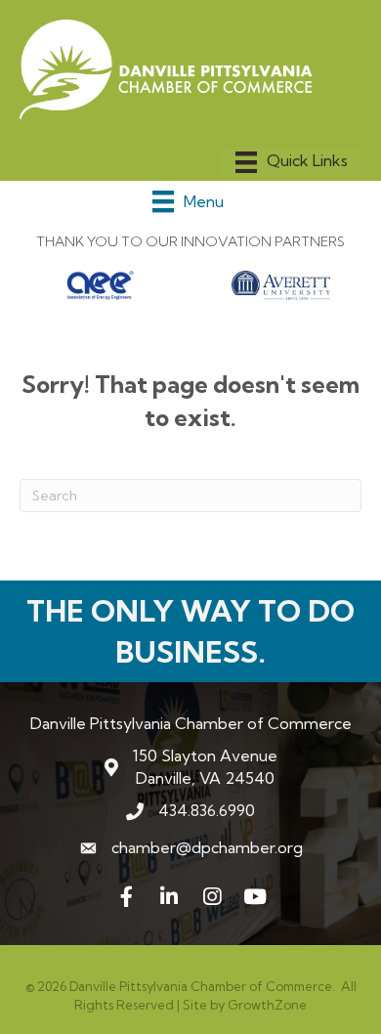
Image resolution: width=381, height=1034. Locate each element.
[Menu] (291, 162)
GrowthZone (267, 1004)
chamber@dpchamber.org (207, 847)
